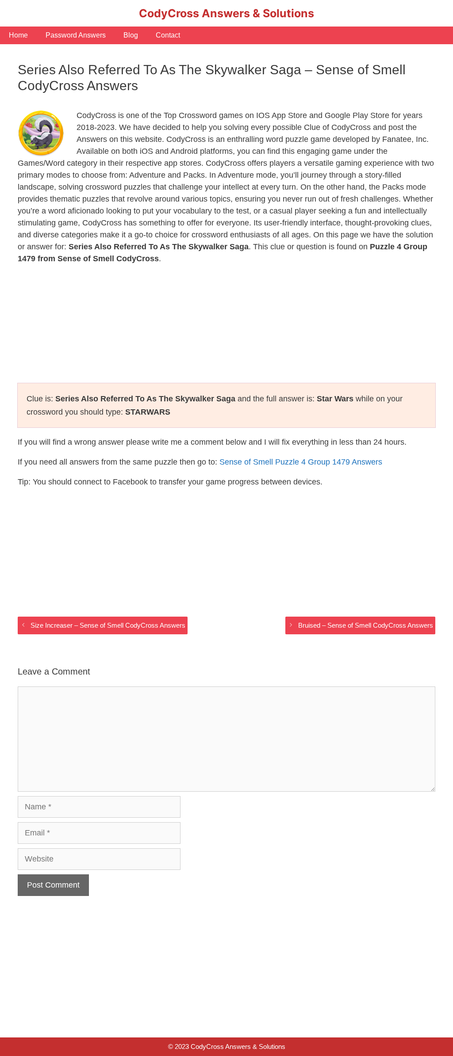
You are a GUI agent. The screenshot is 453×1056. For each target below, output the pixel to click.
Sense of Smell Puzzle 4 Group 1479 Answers (300, 461)
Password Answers (76, 35)
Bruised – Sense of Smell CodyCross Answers (365, 625)
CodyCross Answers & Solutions (226, 13)
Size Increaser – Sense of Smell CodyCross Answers (108, 625)
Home (18, 35)
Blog (130, 35)
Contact (168, 35)
